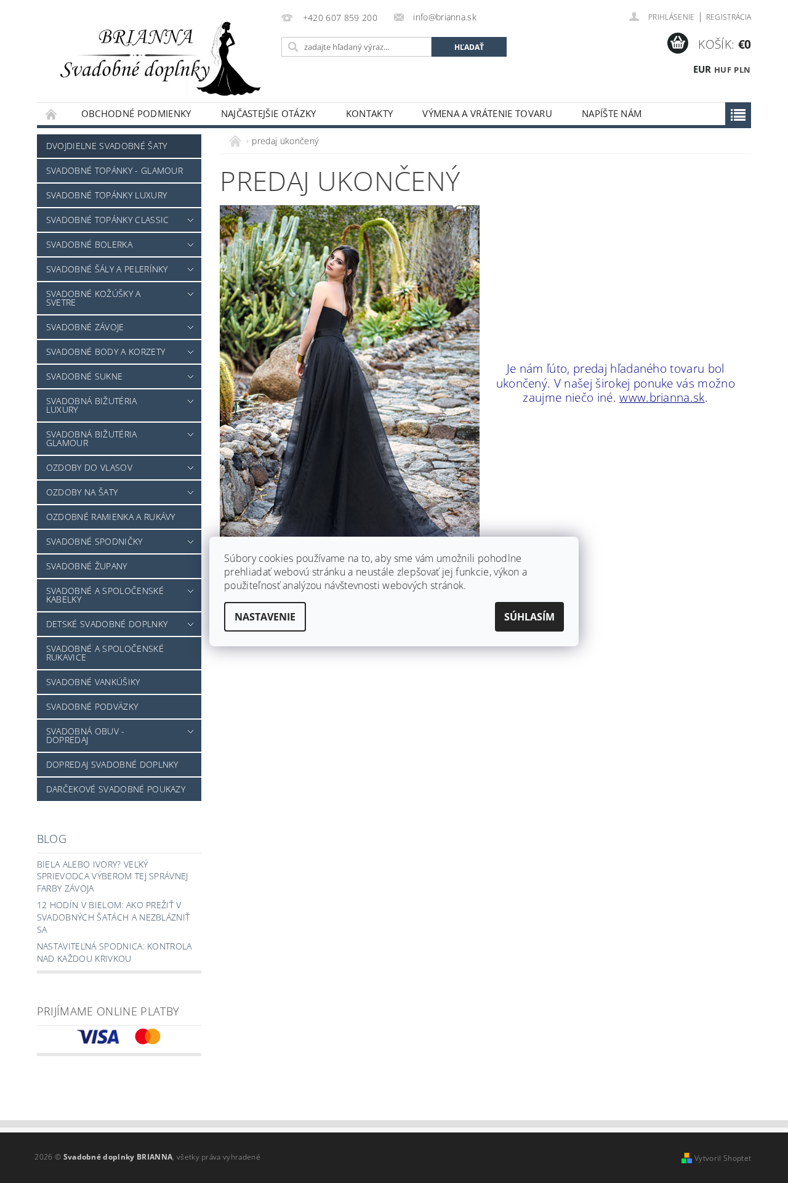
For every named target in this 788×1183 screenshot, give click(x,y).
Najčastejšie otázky (268, 113)
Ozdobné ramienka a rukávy (110, 516)
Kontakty (369, 113)
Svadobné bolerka (89, 244)
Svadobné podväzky (92, 706)
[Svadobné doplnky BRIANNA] (157, 57)
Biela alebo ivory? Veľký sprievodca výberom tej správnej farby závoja (112, 876)
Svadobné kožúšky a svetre (93, 298)
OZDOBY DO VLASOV (89, 467)
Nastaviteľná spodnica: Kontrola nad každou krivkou (114, 952)
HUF (722, 69)
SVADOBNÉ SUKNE (84, 376)
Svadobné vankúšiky (93, 682)
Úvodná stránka (51, 113)
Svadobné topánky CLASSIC (107, 220)
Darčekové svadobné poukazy (115, 789)
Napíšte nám (612, 113)
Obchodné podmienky (136, 113)
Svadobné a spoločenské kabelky (105, 595)
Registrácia (729, 17)
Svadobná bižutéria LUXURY (91, 405)
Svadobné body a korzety (105, 351)
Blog (51, 838)
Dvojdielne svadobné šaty (106, 146)
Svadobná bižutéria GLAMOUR (91, 438)
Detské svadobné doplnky (106, 624)
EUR (702, 69)
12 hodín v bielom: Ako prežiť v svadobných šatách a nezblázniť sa (113, 917)
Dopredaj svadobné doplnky (112, 764)
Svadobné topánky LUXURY (106, 195)
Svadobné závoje (85, 327)
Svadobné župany (86, 566)
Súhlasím (529, 617)
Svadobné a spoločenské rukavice (105, 653)
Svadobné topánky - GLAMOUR (114, 170)
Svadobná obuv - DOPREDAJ (85, 735)
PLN (742, 69)
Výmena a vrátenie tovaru (487, 113)
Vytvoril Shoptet (722, 1158)
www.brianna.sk (661, 397)
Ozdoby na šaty (82, 492)
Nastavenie (265, 617)
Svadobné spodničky (94, 541)
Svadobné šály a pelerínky (107, 269)
